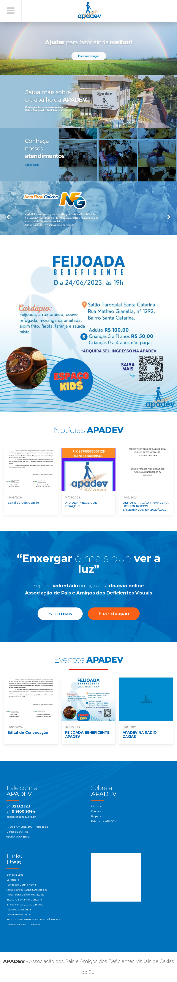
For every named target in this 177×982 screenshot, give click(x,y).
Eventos (96, 811)
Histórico (96, 806)
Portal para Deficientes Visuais (25, 894)
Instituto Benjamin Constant (24, 899)
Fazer (114, 614)
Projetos (96, 816)
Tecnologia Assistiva (18, 909)
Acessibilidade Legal (18, 914)
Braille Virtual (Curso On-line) (24, 904)
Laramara (12, 879)
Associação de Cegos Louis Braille (26, 889)
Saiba (60, 614)
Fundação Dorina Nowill (21, 884)
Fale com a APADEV (103, 821)
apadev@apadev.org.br (21, 816)
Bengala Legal (15, 874)
